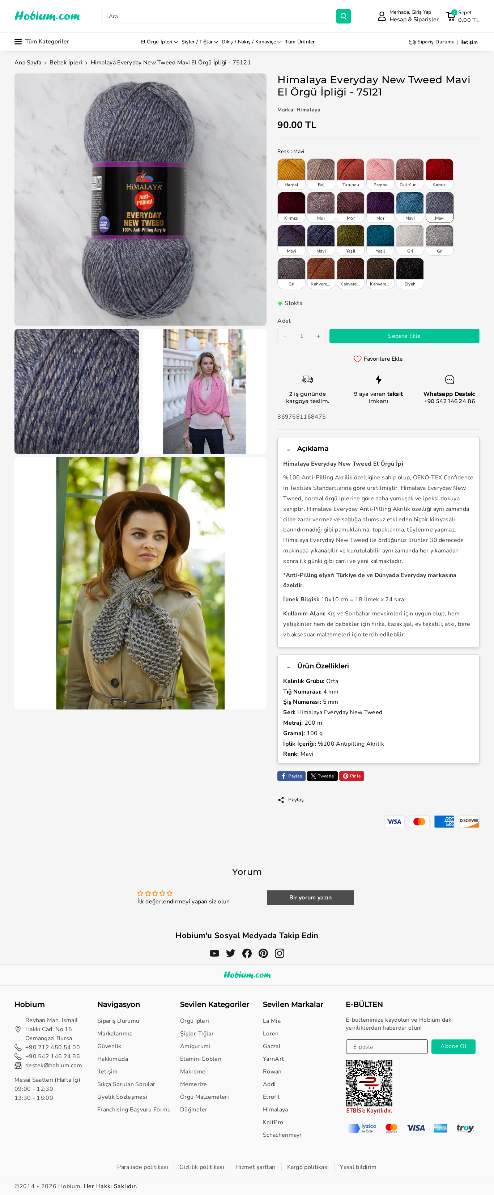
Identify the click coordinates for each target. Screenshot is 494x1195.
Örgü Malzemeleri (204, 1097)
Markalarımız (114, 1034)
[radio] (291, 174)
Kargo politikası (308, 1167)
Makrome (192, 1072)
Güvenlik (109, 1046)
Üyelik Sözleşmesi (122, 1097)
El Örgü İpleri (157, 41)
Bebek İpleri (66, 63)
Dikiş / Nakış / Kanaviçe (249, 41)
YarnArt (273, 1059)
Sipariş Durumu (118, 1021)
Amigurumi (195, 1046)
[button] (463, 16)
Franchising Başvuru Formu (134, 1110)
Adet (284, 321)
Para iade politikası (142, 1167)
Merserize (193, 1084)
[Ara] (343, 16)
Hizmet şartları (255, 1167)
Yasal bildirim (358, 1167)
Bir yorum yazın (310, 898)
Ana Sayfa (28, 63)
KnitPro (273, 1122)
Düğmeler (193, 1110)
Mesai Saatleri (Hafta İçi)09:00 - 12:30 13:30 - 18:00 (47, 1089)
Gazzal (272, 1046)
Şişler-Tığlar (197, 1034)
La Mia (272, 1021)
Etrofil (271, 1097)
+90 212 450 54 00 (52, 1047)
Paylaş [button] (296, 799)
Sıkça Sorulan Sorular (126, 1084)
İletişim (107, 1072)
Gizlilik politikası (201, 1167)
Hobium (69, 1186)
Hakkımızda (112, 1059)
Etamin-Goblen (200, 1059)
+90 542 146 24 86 (449, 401)
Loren (271, 1034)
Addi (269, 1084)
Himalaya (275, 1110)
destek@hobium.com (53, 1065)
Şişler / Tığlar (197, 41)
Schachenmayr (282, 1135)
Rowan (272, 1072)
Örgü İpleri (194, 1021)
